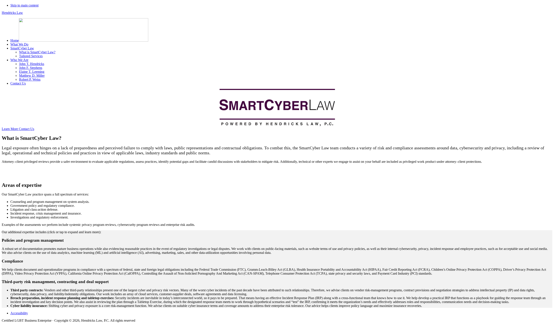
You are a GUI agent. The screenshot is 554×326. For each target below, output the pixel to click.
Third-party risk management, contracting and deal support (55, 281)
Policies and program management (33, 240)
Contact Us (26, 129)
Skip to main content (24, 5)
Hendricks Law (12, 13)
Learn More (10, 129)
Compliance (12, 261)
